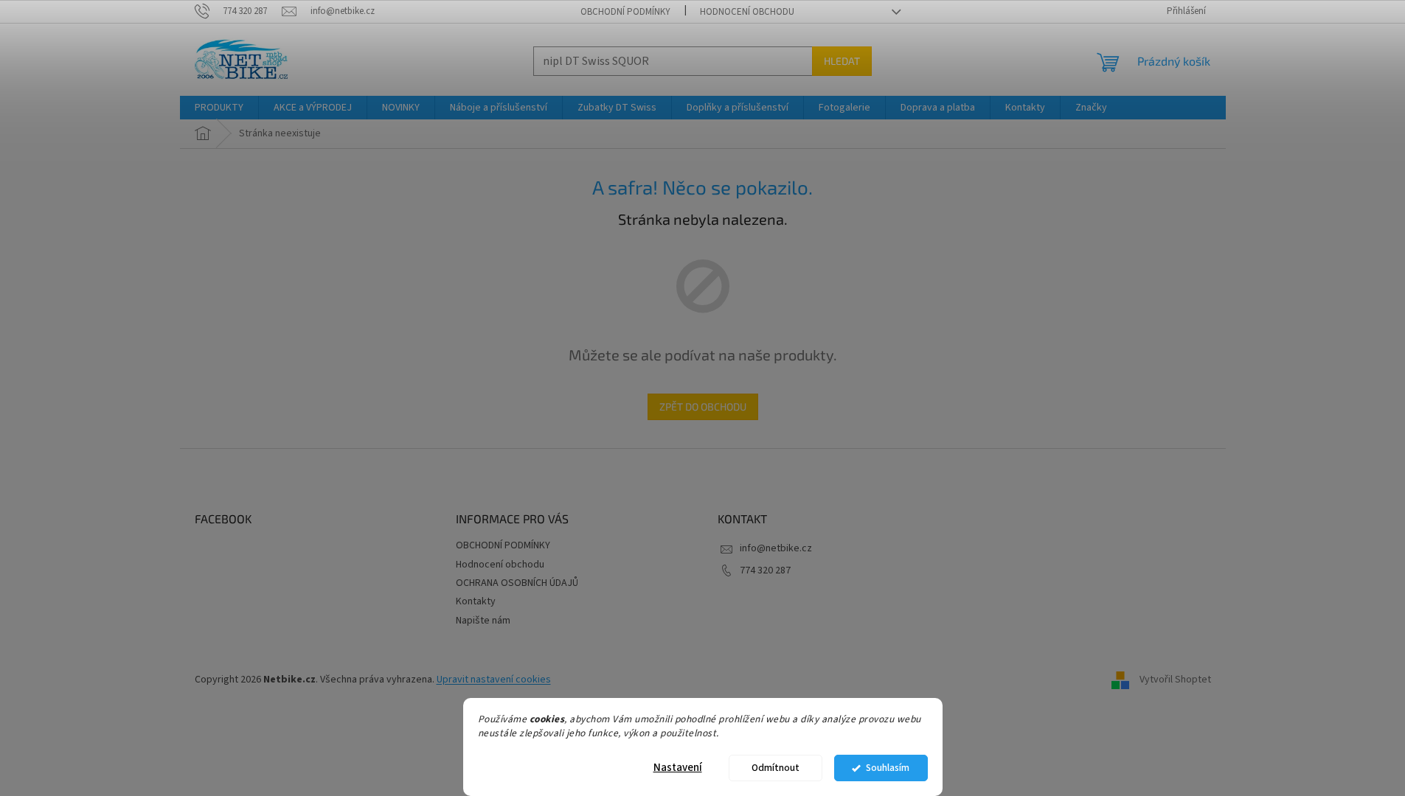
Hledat (842, 61)
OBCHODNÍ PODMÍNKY (625, 11)
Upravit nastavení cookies (494, 679)
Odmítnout (775, 768)
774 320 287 (765, 570)
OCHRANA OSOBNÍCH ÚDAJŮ (517, 583)
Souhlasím (887, 768)
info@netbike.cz (776, 548)
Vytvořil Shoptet (1175, 679)
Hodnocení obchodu (747, 11)
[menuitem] (219, 107)
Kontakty (476, 601)
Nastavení (677, 767)
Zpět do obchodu (702, 406)
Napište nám (483, 620)
